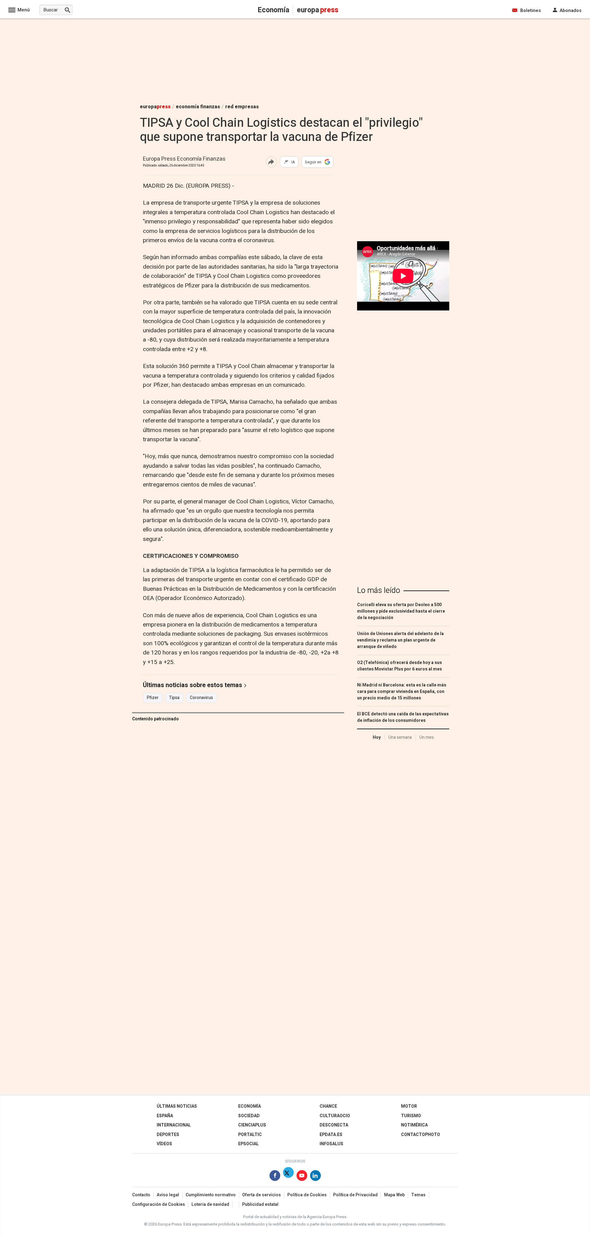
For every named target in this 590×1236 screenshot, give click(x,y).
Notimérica (414, 1125)
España (165, 1116)
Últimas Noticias (177, 1106)
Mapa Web (394, 1195)
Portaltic (250, 1134)
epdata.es (331, 1134)
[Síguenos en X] (288, 1176)
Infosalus (331, 1144)
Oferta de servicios (261, 1195)
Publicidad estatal (260, 1204)
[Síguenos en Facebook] (275, 1176)
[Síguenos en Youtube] (302, 1176)
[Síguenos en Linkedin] (315, 1176)
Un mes (426, 737)
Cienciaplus (252, 1125)
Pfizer (153, 698)
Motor (409, 1106)
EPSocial (248, 1144)
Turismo (411, 1116)
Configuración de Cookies (158, 1204)
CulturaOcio (335, 1116)
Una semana (400, 737)
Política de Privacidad (355, 1195)
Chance (328, 1106)
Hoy (377, 737)
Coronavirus (201, 698)
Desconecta (334, 1125)
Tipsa (174, 698)
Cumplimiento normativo (211, 1195)
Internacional (174, 1125)
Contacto (141, 1195)
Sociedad (249, 1116)
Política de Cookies (307, 1195)
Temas (418, 1195)
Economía (249, 1106)
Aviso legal (168, 1195)
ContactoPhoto (420, 1134)
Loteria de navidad (210, 1204)
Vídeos (164, 1144)
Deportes (168, 1134)
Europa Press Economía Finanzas (184, 159)
